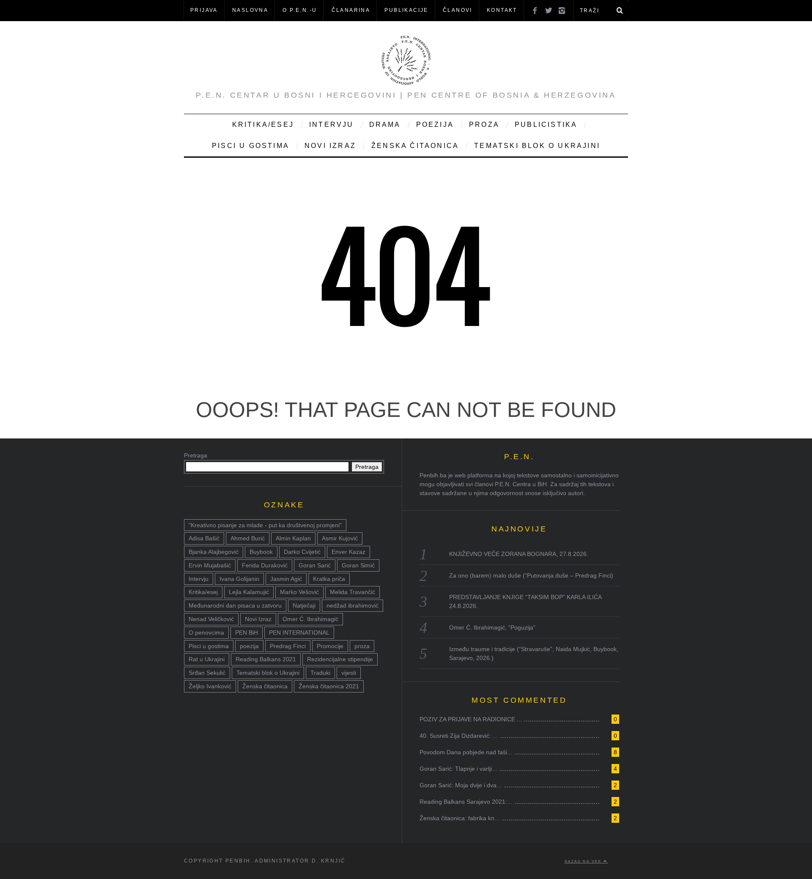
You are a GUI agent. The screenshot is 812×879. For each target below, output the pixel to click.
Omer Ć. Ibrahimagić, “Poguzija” (492, 627)
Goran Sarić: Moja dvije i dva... (461, 785)
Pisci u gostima (250, 145)
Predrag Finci (288, 646)
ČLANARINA (351, 10)
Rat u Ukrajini (207, 659)
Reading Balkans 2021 (266, 659)
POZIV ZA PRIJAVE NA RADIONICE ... (471, 719)
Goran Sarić (315, 565)
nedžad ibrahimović (352, 605)
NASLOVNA (250, 10)
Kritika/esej (203, 592)
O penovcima (206, 632)
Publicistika (546, 124)
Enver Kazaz (348, 551)
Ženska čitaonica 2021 (329, 686)
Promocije (330, 646)
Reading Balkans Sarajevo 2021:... (466, 801)
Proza (484, 124)
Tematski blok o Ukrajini (537, 145)
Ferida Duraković (265, 565)
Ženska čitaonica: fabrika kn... (459, 818)
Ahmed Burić (247, 538)
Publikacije (406, 10)
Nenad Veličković (211, 619)
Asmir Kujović (340, 538)
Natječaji (304, 605)
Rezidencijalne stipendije (340, 659)
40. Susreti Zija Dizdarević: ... (459, 735)
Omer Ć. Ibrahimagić (310, 619)
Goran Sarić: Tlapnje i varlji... (458, 768)
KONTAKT (502, 10)
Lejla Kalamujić (249, 592)
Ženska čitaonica (415, 145)
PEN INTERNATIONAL (299, 632)
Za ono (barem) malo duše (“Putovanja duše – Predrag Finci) (531, 575)
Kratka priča (329, 578)
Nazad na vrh (584, 861)
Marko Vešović (299, 592)
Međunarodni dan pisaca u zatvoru (235, 605)
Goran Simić (358, 565)
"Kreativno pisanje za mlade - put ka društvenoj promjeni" (265, 525)
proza (362, 646)
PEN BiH (246, 632)
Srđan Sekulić (207, 672)
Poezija (435, 124)
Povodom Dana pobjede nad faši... (466, 752)
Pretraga (195, 455)
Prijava (204, 10)
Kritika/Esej (263, 124)
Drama (385, 124)
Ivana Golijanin (239, 578)
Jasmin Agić (286, 578)
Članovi (457, 10)
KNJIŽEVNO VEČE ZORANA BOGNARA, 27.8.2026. (518, 553)
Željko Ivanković (210, 686)
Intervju (331, 124)
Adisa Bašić (204, 538)
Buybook (261, 551)
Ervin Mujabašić (210, 565)
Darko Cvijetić (302, 551)
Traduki (320, 672)
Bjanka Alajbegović (214, 551)
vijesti (348, 672)
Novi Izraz (330, 145)
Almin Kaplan (293, 538)
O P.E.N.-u (300, 10)
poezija (249, 646)
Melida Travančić (352, 592)
